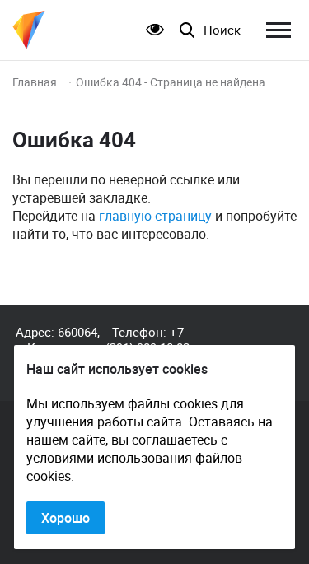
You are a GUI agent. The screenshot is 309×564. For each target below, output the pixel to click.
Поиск (222, 30)
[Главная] (28, 30)
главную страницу (155, 216)
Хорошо (65, 518)
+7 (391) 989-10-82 (147, 340)
